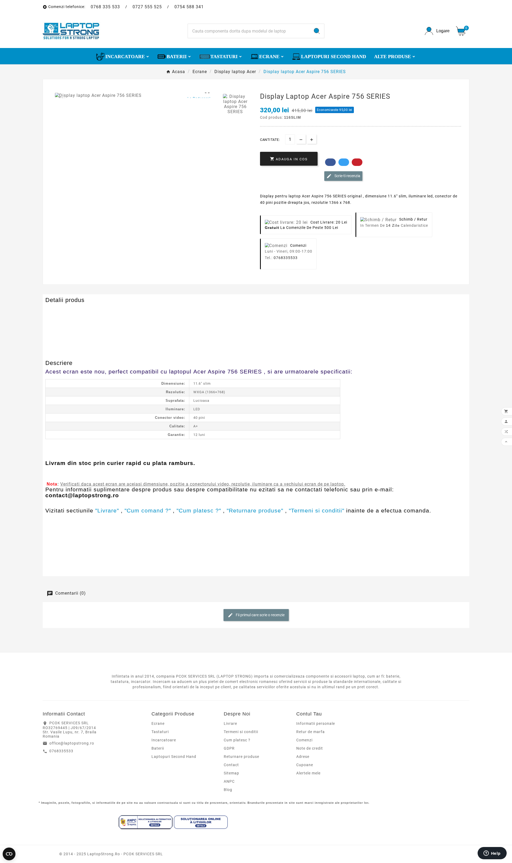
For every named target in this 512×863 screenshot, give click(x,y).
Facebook (330, 162)
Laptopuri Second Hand (173, 756)
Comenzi (304, 740)
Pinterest (357, 162)
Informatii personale (315, 723)
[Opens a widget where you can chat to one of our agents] (492, 853)
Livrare (230, 723)
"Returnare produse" (255, 510)
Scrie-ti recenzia (347, 176)
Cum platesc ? (237, 740)
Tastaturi (160, 732)
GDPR (229, 748)
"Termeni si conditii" (316, 510)
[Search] (317, 31)
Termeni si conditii (241, 732)
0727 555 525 (147, 6)
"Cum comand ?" (148, 510)
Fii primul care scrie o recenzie (260, 615)
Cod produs (58, 310)
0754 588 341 (189, 6)
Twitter (343, 162)
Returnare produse (241, 756)
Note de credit (309, 748)
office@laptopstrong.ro (71, 743)
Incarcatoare (163, 740)
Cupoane (304, 765)
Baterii (157, 748)
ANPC (229, 781)
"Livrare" (107, 510)
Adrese (302, 756)
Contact (231, 765)
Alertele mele (308, 773)
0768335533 (286, 258)
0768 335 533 (105, 6)
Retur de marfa (310, 732)
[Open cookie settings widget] (9, 854)
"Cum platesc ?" (199, 510)
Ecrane (158, 723)
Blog (228, 790)
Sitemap (231, 773)
